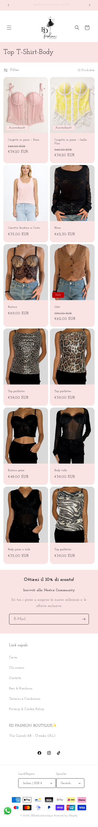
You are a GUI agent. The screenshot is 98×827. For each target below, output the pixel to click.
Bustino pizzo (16, 470)
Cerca (13, 657)
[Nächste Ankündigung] (90, 5)
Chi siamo (16, 668)
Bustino (12, 307)
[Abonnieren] (84, 619)
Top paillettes (16, 391)
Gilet (57, 307)
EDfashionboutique (42, 815)
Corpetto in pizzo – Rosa (23, 140)
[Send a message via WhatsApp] (7, 811)
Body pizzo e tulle (19, 549)
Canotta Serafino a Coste (24, 228)
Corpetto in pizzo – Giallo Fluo (70, 142)
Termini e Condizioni (25, 699)
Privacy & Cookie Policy (26, 709)
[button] (9, 28)
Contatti (15, 678)
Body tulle (60, 470)
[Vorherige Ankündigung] (8, 5)
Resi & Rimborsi (21, 688)
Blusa (57, 228)
